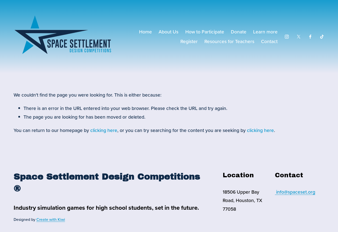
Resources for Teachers (229, 41)
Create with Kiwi (50, 219)
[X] (298, 36)
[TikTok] (321, 36)
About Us (168, 31)
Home (145, 31)
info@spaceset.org (295, 191)
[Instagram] (286, 36)
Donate (238, 31)
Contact (269, 41)
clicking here (103, 130)
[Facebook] (310, 36)
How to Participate (204, 31)
